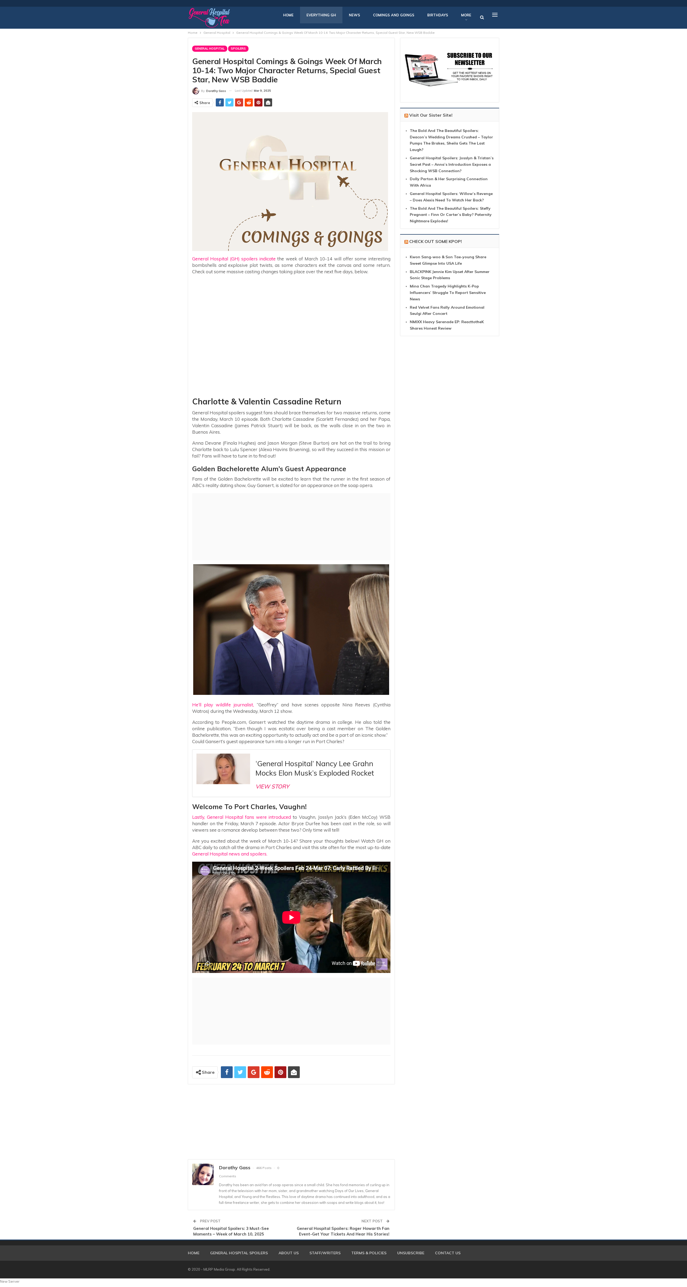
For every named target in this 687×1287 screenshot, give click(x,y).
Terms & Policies (368, 1253)
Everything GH (321, 15)
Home (288, 15)
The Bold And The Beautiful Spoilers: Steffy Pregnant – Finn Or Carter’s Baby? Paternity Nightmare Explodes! (451, 215)
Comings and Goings (393, 15)
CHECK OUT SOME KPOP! (435, 241)
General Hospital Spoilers (239, 1253)
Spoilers (238, 48)
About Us (289, 1253)
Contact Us (448, 1253)
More (466, 15)
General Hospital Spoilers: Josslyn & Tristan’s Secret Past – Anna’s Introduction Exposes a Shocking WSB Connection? (452, 164)
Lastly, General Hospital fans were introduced (241, 817)
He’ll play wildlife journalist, (223, 704)
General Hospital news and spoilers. (229, 854)
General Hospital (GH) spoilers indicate (234, 258)
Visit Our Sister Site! (430, 115)
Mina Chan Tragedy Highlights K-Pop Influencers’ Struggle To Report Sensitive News (448, 292)
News (354, 15)
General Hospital (210, 48)
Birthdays (437, 15)
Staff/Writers (325, 1253)
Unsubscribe (410, 1253)
